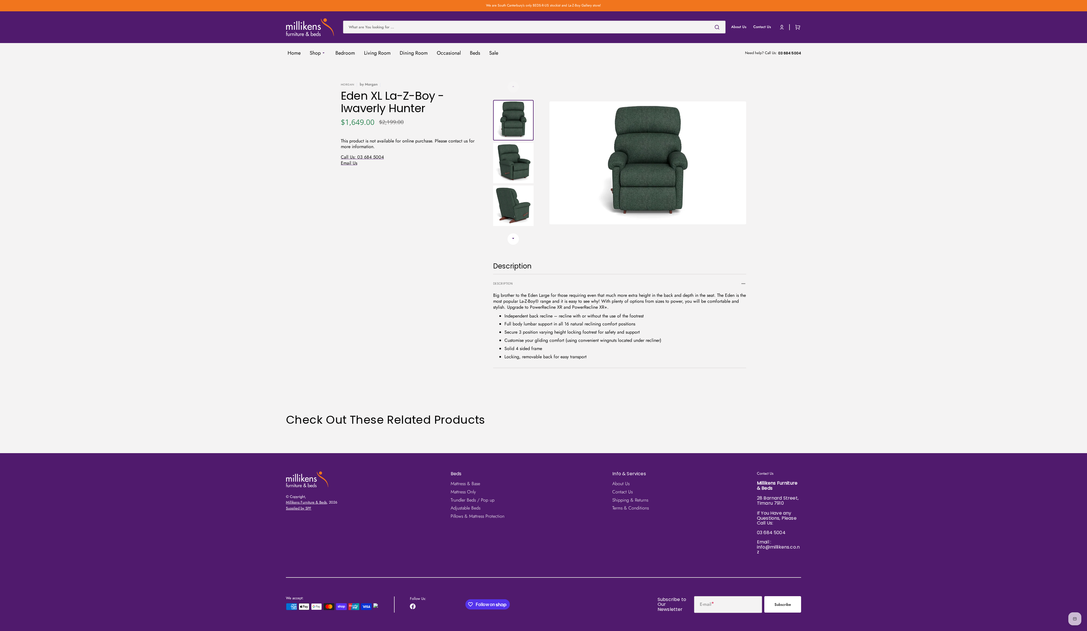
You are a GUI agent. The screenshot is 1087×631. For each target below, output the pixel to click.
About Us (621, 484)
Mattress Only (463, 492)
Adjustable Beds (465, 508)
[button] (782, 27)
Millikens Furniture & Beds (306, 502)
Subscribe (782, 604)
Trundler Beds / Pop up (473, 500)
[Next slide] (513, 239)
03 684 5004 (771, 532)
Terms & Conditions (630, 508)
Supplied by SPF (298, 508)
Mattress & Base (465, 484)
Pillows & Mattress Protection (477, 516)
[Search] (718, 27)
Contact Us (622, 492)
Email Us (349, 163)
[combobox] (534, 27)
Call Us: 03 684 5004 (362, 157)
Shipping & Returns (630, 500)
